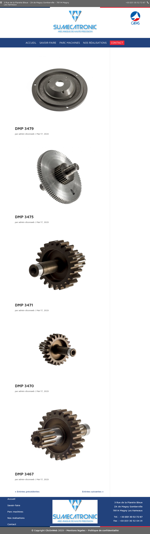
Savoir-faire (48, 43)
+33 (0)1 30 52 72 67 (135, 2)
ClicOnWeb (51, 530)
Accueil (31, 43)
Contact (117, 42)
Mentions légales (76, 530)
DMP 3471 (24, 305)
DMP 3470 (24, 386)
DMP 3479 (24, 128)
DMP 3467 (24, 474)
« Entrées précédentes (27, 491)
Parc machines (69, 43)
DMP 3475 (24, 217)
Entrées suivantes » (92, 491)
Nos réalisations (95, 43)
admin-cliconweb (26, 134)
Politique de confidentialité (103, 530)
